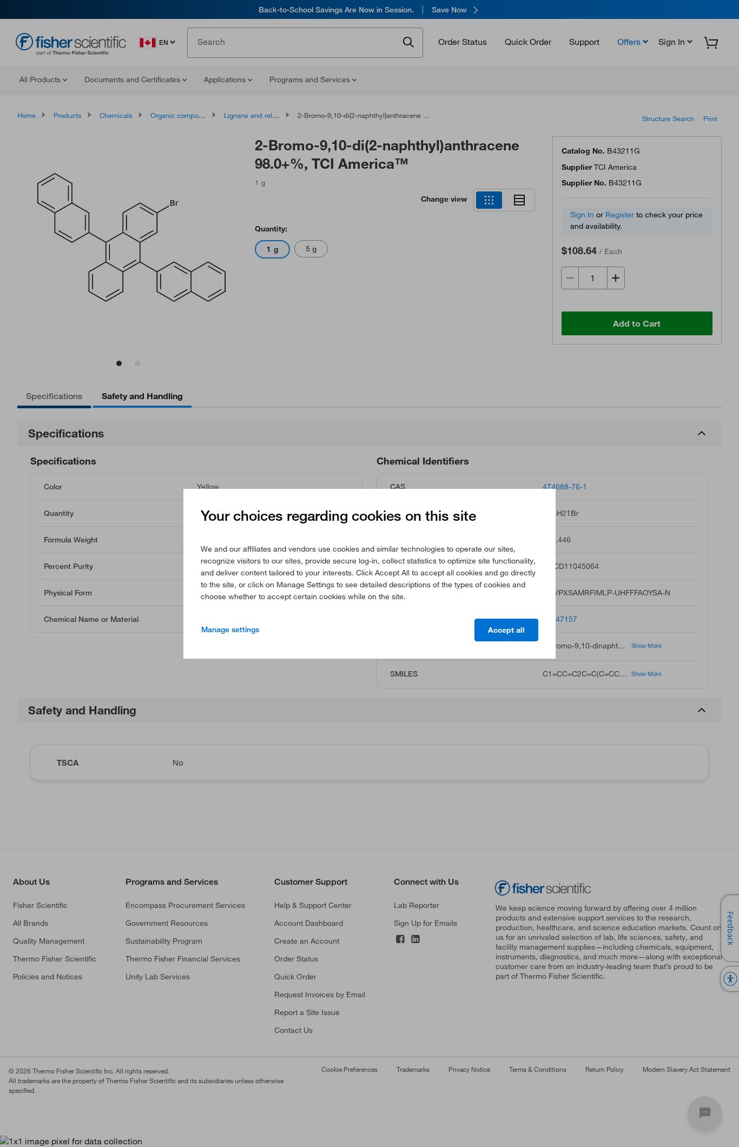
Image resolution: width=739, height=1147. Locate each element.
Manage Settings (230, 629)
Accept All (506, 630)
